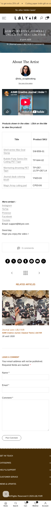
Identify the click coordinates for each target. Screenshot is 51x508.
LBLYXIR (38, 496)
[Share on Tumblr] (25, 261)
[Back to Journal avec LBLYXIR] (25, 273)
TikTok (5, 209)
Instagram (7, 205)
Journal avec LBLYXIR (20, 44)
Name (5, 373)
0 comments (38, 44)
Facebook (7, 216)
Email (5, 385)
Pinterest (6, 213)
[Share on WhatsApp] (43, 261)
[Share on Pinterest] (19, 261)
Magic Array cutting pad (15, 185)
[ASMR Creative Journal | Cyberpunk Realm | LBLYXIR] (12, 273)
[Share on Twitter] (13, 261)
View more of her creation (25, 83)
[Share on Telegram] (31, 261)
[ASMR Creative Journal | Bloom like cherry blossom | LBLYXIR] (39, 273)
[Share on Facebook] (7, 261)
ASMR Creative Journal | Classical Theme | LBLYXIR (22, 333)
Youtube (6, 220)
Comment (7, 398)
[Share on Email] (37, 261)
